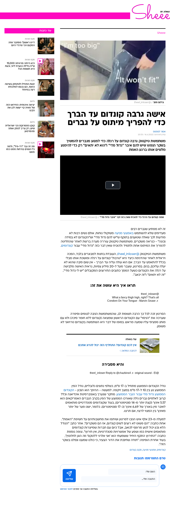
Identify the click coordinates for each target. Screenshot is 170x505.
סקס (139, 450)
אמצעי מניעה (149, 450)
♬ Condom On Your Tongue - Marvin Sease (133, 300)
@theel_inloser (128, 254)
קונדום (133, 450)
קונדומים (67, 245)
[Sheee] (150, 11)
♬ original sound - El (143, 372)
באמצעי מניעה (124, 233)
